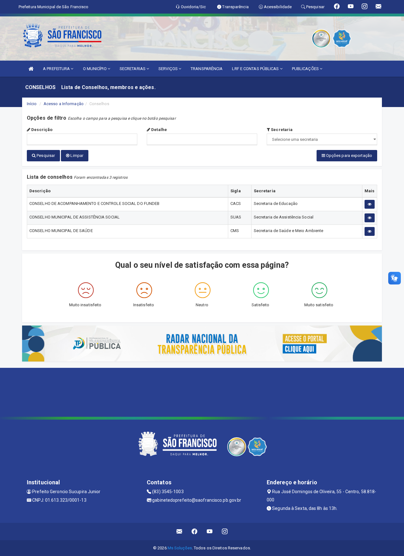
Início (32, 103)
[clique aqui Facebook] (194, 531)
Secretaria (281, 129)
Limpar (76, 155)
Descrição (41, 129)
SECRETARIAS (133, 68)
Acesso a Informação (64, 103)
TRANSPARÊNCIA (207, 68)
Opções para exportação (348, 155)
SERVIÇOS (168, 68)
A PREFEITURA (57, 68)
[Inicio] (31, 69)
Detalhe (158, 129)
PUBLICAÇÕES (306, 68)
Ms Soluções (180, 548)
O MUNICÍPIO (95, 68)
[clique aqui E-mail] (179, 531)
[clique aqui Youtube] (209, 531)
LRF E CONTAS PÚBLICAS (256, 68)
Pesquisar (45, 155)
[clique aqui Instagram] (224, 531)
